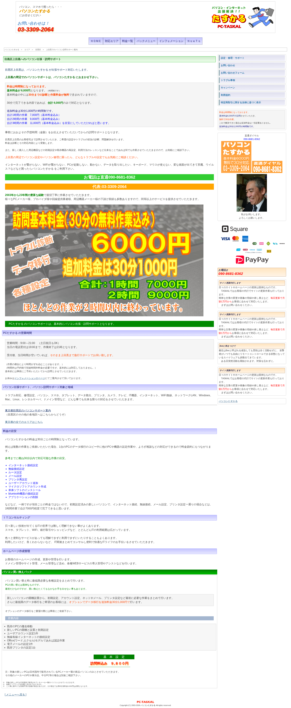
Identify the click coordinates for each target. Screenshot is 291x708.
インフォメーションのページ (29, 378)
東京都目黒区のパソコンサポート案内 (28, 410)
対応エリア (111, 40)
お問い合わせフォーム (232, 72)
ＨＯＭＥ (95, 40)
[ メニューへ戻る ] (15, 694)
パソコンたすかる (34, 11)
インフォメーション (171, 40)
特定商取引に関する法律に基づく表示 (241, 102)
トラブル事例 (228, 80)
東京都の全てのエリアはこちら (24, 422)
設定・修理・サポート (232, 57)
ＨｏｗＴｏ (194, 40)
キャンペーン (228, 87)
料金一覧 (127, 40)
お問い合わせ (228, 65)
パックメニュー (146, 40)
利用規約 (225, 95)
